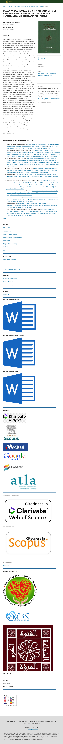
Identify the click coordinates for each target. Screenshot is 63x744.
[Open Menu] (3, 1)
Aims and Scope (7, 231)
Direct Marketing (8, 285)
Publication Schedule (9, 247)
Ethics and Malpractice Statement (12, 237)
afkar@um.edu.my (33, 729)
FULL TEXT (43, 58)
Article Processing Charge (10, 278)
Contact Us (6, 294)
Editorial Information (9, 228)
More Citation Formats (45, 102)
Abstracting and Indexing (10, 234)
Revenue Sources (8, 282)
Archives (10, 6)
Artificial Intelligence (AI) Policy (11, 269)
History (5, 250)
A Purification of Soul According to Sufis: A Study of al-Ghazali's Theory (36, 174)
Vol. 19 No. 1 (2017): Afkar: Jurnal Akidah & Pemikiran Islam (28, 6)
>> (9, 219)
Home (4, 6)
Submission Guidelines (9, 259)
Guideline (6, 565)
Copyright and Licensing (10, 244)
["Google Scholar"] (14, 460)
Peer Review (6, 240)
